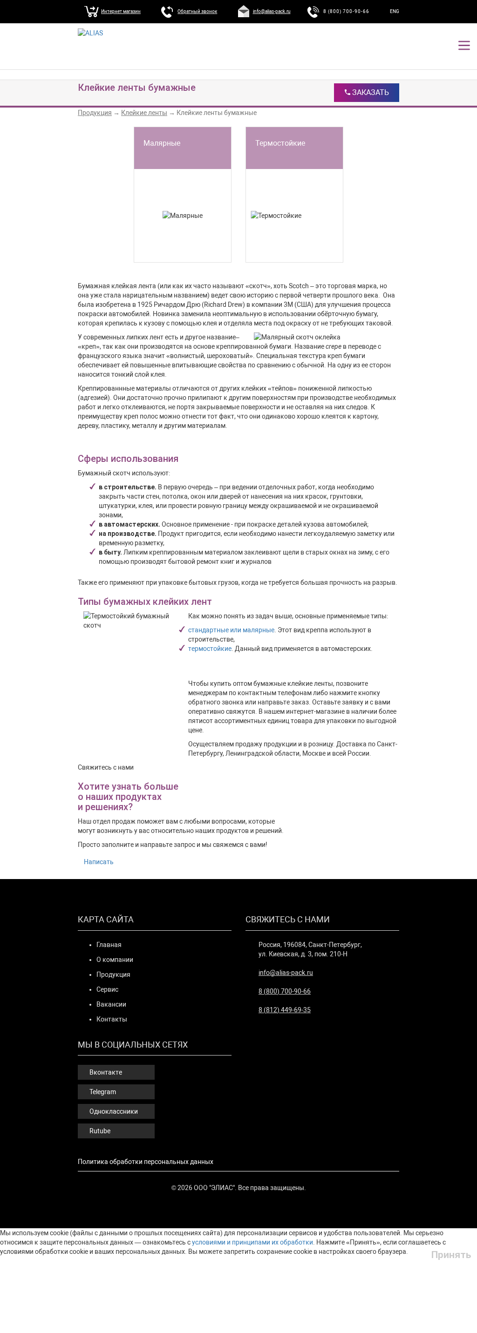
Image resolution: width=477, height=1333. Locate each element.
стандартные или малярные (231, 630)
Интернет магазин (121, 11)
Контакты (111, 1019)
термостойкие (210, 648)
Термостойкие (280, 143)
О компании (114, 959)
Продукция (95, 112)
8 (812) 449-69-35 (285, 1010)
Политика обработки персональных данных (145, 1161)
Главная (109, 944)
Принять (451, 1254)
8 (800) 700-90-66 (346, 11)
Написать (99, 862)
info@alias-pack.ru (272, 11)
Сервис (107, 989)
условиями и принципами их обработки (252, 1242)
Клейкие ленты (144, 112)
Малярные (161, 143)
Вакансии (111, 1004)
